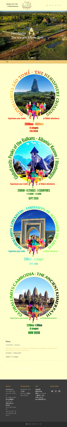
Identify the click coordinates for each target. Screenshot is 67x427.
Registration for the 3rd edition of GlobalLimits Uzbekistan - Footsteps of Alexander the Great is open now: (31, 349)
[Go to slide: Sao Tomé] (29, 58)
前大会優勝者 (10, 399)
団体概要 (38, 389)
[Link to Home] (20, 5)
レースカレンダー (11, 397)
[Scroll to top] (63, 423)
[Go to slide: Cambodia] (32, 58)
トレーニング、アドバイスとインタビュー (11, 413)
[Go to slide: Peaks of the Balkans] (38, 58)
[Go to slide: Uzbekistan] (35, 58)
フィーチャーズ (10, 391)
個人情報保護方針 (40, 399)
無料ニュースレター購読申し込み (19, 368)
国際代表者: (38, 391)
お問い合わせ (39, 397)
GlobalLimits (9, 389)
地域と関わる (10, 403)
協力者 (8, 405)
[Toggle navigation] (7, 61)
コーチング (9, 401)
